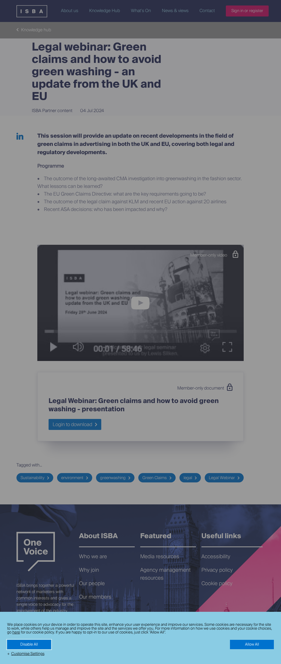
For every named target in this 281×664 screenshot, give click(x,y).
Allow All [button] (252, 644)
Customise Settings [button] (27, 654)
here (16, 632)
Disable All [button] (29, 644)
